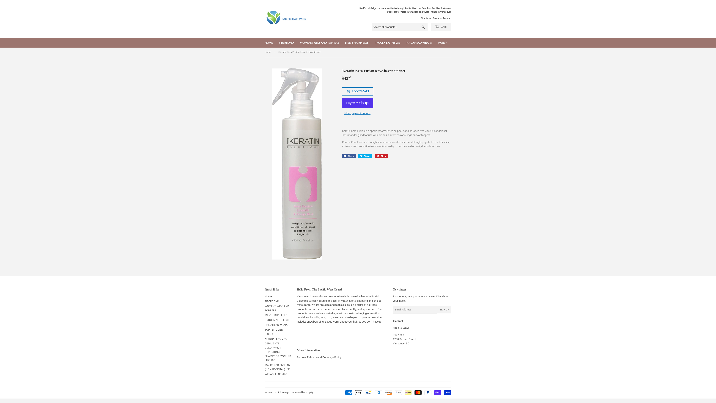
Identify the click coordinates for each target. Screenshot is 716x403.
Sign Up (444, 309)
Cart (444, 26)
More (441, 42)
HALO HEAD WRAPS (419, 42)
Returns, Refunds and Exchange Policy (319, 357)
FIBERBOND (286, 42)
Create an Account (442, 18)
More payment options (357, 113)
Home (269, 42)
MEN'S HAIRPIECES (357, 42)
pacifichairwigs (281, 392)
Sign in (424, 18)
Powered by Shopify (302, 392)
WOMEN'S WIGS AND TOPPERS (319, 42)
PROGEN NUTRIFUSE (387, 42)
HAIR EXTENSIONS (276, 338)
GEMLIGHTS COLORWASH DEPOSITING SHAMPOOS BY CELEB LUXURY (278, 352)
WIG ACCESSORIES (276, 374)
